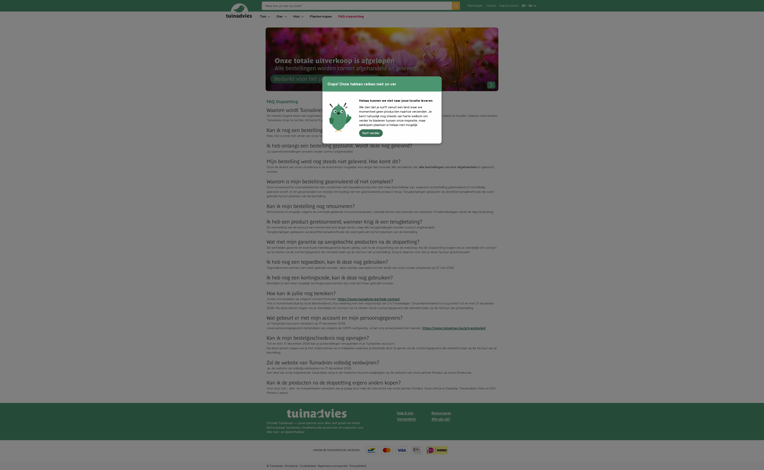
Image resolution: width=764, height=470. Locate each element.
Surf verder (371, 133)
